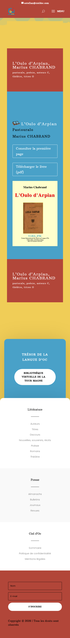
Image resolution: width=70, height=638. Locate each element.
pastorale (19, 72)
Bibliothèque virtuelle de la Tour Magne (33, 377)
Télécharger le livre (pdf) (31, 169)
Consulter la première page (33, 151)
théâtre (17, 76)
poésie (31, 72)
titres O (29, 76)
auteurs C (43, 72)
